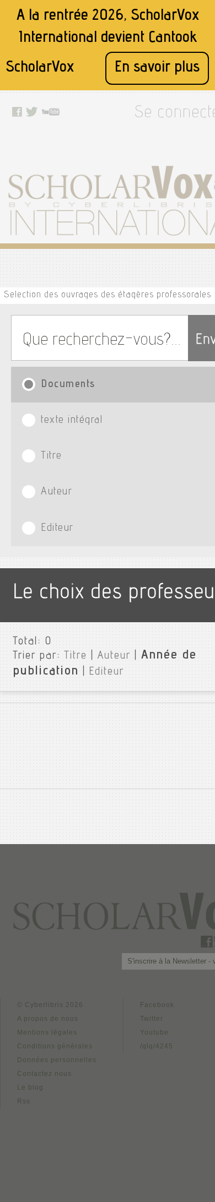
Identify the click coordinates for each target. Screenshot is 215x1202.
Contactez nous (44, 1074)
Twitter (151, 1018)
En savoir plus (157, 68)
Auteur (114, 656)
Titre (75, 656)
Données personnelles (56, 1060)
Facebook (157, 1005)
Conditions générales (55, 1046)
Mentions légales (47, 1032)
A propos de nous (47, 1018)
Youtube (154, 1032)
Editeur (106, 672)
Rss (23, 1101)
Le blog (30, 1087)
